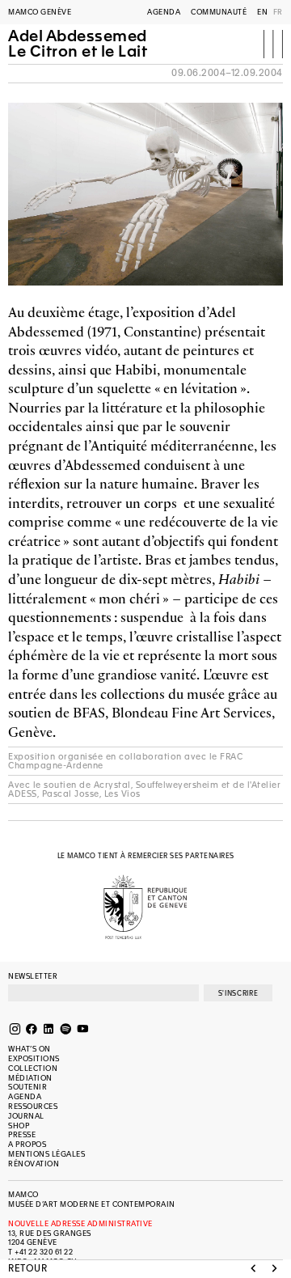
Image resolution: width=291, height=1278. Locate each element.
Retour (27, 1269)
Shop (18, 1126)
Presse (22, 1135)
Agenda (163, 12)
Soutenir (27, 1087)
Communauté (219, 12)
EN (262, 12)
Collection (32, 1068)
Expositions (34, 1059)
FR (278, 12)
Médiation (30, 1078)
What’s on (29, 1049)
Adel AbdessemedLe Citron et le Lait (77, 44)
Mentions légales (46, 1154)
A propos (27, 1144)
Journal (26, 1116)
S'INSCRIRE (238, 993)
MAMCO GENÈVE (39, 12)
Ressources (32, 1106)
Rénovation (33, 1164)
